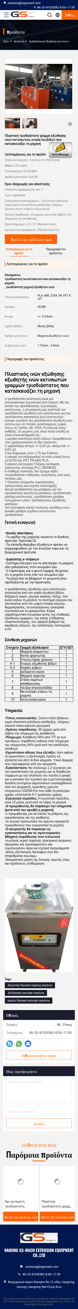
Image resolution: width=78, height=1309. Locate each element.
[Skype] (9, 1043)
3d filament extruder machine (26, 993)
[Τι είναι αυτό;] (19, 1044)
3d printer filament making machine (30, 985)
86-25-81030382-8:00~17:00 (56, 7)
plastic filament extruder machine (29, 1000)
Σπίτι (6, 41)
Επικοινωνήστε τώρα (39, 1055)
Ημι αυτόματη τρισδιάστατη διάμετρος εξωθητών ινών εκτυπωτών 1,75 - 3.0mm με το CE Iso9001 (21, 1204)
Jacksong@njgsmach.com (24, 3)
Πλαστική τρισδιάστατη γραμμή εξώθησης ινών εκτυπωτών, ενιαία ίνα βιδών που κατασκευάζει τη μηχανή (56, 1204)
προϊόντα (19, 41)
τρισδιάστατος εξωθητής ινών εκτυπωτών (52, 41)
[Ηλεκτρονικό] (28, 1043)
